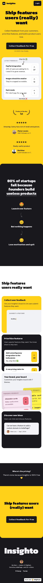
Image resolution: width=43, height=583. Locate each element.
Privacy (18, 571)
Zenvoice (12, 567)
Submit (32, 328)
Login (37, 3)
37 (34, 69)
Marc (15, 565)
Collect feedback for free (21, 45)
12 (34, 81)
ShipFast (28, 565)
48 (34, 357)
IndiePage (19, 567)
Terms (25, 571)
